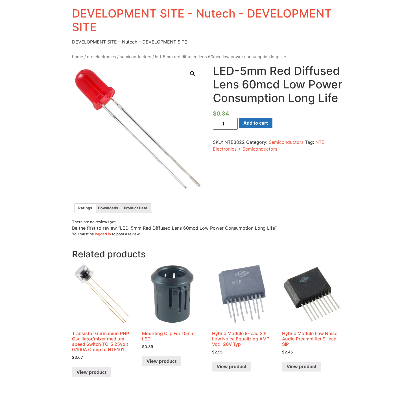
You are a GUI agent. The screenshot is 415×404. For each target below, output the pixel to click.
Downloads (108, 208)
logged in (103, 234)
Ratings (85, 208)
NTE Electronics (101, 56)
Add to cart (255, 123)
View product (91, 372)
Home (77, 56)
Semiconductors (135, 56)
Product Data (135, 208)
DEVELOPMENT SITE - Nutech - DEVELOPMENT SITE (202, 20)
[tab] (85, 208)
